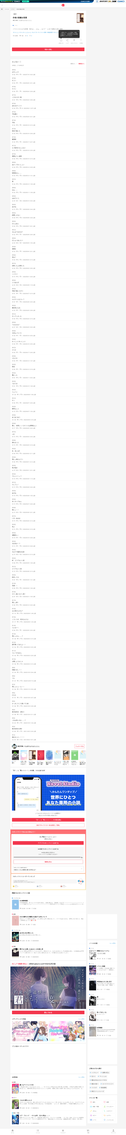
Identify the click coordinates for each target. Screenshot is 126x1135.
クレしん (16, 32)
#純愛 (20, 964)
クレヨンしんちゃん (25, 32)
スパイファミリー (107, 1084)
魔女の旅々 (94, 1084)
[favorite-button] (61, 40)
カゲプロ (35, 32)
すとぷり (56, 32)
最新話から (81, 63)
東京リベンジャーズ (97, 1091)
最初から (73, 63)
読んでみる (48, 1012)
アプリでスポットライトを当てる (48, 843)
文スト (93, 1076)
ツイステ (93, 1087)
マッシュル (102, 1076)
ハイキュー (94, 1072)
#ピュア (15, 964)
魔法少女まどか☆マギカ (98, 1080)
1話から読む (48, 49)
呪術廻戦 (103, 1087)
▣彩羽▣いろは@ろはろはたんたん (22, 20)
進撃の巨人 (105, 1072)
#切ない (25, 964)
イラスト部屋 (42, 32)
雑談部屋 (50, 32)
